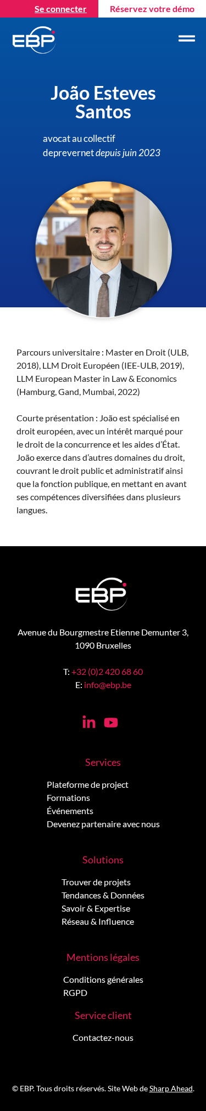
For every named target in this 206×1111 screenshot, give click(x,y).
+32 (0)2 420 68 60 (107, 671)
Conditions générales (103, 979)
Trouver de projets (96, 882)
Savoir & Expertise (96, 908)
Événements (70, 810)
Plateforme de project (88, 784)
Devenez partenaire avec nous (103, 823)
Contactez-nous (103, 1037)
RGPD (75, 992)
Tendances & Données (103, 895)
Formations (68, 797)
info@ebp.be (107, 684)
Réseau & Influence (98, 921)
